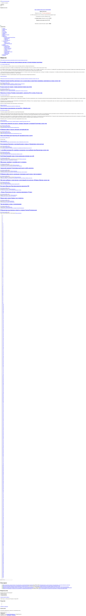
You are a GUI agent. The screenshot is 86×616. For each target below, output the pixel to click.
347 (3, 525)
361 (3, 537)
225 (3, 416)
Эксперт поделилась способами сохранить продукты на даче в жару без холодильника (54, 586)
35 (2, 246)
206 (3, 399)
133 (3, 333)
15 (2, 228)
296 (3, 479)
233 (3, 423)
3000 (9, 125)
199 (3, 392)
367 (3, 543)
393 (3, 566)
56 (2, 264)
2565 (9, 131)
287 (3, 471)
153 (3, 351)
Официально (4, 36)
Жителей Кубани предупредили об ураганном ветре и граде (16, 135)
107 (3, 310)
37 (2, 247)
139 (3, 339)
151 (3, 349)
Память (3, 30)
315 (3, 496)
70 (2, 277)
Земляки (3, 33)
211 (3, 403)
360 (3, 536)
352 (3, 529)
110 (3, 313)
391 (3, 564)
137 (3, 337)
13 (2, 226)
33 (2, 244)
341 (3, 519)
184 (3, 379)
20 (2, 232)
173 (3, 369)
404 (3, 576)
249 (3, 437)
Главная (3, 28)
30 (2, 241)
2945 (8, 82)
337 (3, 516)
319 (3, 500)
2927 (8, 212)
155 (3, 353)
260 (3, 447)
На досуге (4, 31)
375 (3, 550)
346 (3, 524)
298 (3, 481)
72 (2, 279)
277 (3, 462)
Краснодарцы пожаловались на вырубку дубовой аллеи (15, 108)
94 (2, 298)
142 (3, 341)
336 (3, 515)
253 (3, 441)
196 (3, 390)
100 (3, 304)
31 (2, 242)
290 (3, 474)
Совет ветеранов (7, 40)
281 (3, 466)
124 (3, 325)
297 (3, 480)
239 (3, 428)
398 (3, 570)
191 (3, 385)
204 (3, 397)
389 (3, 562)
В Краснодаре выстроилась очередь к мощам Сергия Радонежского (18, 210)
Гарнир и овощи (7, 46)
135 (3, 335)
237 (3, 426)
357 (3, 534)
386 (3, 560)
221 (3, 412)
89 (2, 294)
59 (2, 267)
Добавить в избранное (4, 606)
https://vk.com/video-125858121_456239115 (11, 83)
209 (3, 401)
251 (3, 439)
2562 (8, 194)
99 (2, 303)
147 (3, 346)
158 (3, 356)
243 (3, 432)
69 (2, 276)
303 (3, 485)
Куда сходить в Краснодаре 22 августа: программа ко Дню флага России (47, 585)
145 (3, 344)
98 (2, 302)
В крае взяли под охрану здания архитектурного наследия (16, 86)
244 (3, 433)
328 (3, 508)
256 (3, 443)
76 (2, 282)
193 (3, 387)
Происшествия (6, 38)
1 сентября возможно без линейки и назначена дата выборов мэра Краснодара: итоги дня (24, 150)
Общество (6, 39)
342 (3, 520)
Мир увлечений (7, 42)
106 (3, 309)
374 (3, 549)
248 (3, 436)
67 (2, 274)
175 (3, 371)
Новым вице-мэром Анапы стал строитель (11, 198)
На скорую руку (7, 50)
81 (2, 287)
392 (3, 565)
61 (2, 269)
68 (2, 275)
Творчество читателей (8, 43)
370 (3, 545)
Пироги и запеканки (7, 48)
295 (3, 478)
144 (3, 343)
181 (3, 376)
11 (2, 224)
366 (3, 542)
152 (3, 350)
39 (2, 249)
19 (2, 231)
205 (3, 398)
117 (3, 319)
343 (3, 521)
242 (3, 431)
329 (3, 509)
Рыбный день (6, 52)
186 (3, 381)
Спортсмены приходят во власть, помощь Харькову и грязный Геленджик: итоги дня (23, 123)
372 (3, 547)
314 (3, 495)
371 (3, 546)
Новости (3, 35)
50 (2, 259)
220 (3, 411)
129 (3, 330)
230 (3, 420)
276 (3, 461)
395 (3, 568)
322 (3, 502)
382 (3, 556)
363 (3, 539)
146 (3, 345)
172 (3, 368)
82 (2, 288)
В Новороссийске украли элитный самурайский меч (14, 129)
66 (2, 273)
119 (3, 321)
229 (3, 419)
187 (3, 382)
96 (2, 300)
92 (2, 297)
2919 (8, 182)
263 (3, 450)
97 (2, 301)
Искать (1, 579)
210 (3, 402)
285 (3, 469)
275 (3, 460)
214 (3, 406)
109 (3, 312)
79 (2, 285)
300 (3, 483)
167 (3, 364)
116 (3, 318)
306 (3, 488)
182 (3, 377)
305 (3, 487)
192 (3, 386)
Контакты (4, 55)
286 (3, 470)
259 (3, 446)
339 (3, 518)
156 (3, 354)
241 (3, 430)
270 (3, 456)
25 (2, 237)
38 (2, 248)
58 (2, 266)
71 (2, 278)
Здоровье (3, 44)
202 (3, 395)
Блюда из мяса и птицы (8, 51)
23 (2, 235)
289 (3, 473)
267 (3, 453)
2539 (9, 137)
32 (2, 243)
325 (3, 505)
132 (3, 332)
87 (2, 292)
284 (3, 468)
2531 (8, 88)
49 (2, 258)
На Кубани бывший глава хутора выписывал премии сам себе (17, 156)
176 (3, 372)
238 (3, 427)
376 (3, 551)
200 (3, 393)
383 (3, 557)
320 (3, 501)
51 (2, 260)
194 (3, 388)
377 (3, 552)
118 (3, 320)
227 (3, 417)
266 (3, 452)
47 (2, 256)
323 (3, 503)
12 (2, 225)
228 (3, 418)
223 (3, 414)
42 (2, 252)
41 (2, 251)
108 (3, 311)
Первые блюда (6, 53)
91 (2, 296)
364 (3, 540)
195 (3, 389)
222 (3, 413)
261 (3, 448)
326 (3, 506)
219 (3, 410)
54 (2, 263)
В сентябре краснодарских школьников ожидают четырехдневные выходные (21, 62)
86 (2, 291)
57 (2, 265)
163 (3, 360)
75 (2, 281)
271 (3, 457)
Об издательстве (5, 54)
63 (2, 271)
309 (3, 491)
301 (3, 484)
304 (3, 486)
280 (3, 465)
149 (3, 348)
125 (3, 326)
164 (3, 361)
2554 (9, 158)
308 (3, 490)
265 (3, 451)
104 (3, 307)
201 (3, 394)
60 (2, 268)
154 (3, 352)
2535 (9, 64)
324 (3, 504)
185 (3, 380)
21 (2, 233)
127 (3, 328)
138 (3, 338)
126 (3, 327)
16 (2, 229)
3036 (9, 146)
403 (3, 575)
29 (2, 240)
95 (2, 299)
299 (3, 482)
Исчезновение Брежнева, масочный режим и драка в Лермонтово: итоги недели (22, 144)
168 (3, 365)
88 (2, 293)
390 (3, 563)
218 (3, 409)
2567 (8, 110)
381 (3, 555)
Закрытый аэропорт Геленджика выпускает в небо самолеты (17, 168)
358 (3, 535)
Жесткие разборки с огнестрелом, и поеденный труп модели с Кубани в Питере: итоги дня (24, 180)
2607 (9, 164)
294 (3, 477)
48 (2, 257)
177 (3, 373)
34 (2, 245)
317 (3, 498)
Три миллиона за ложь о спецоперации (10, 204)
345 (3, 523)
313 (3, 494)
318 (3, 499)
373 (3, 548)
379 (3, 553)
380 (3, 554)
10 (2, 223)
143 (3, 342)
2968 (9, 152)
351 (3, 528)
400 (3, 572)
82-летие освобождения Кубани (9, 37)
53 (2, 262)
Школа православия (5, 34)
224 (3, 415)
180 (3, 375)
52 (2, 261)
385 (3, 559)
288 (3, 472)
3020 (9, 176)
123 (3, 324)
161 (3, 358)
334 (3, 513)
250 (3, 438)
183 (3, 378)
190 (3, 384)
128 (3, 329)
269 (3, 455)
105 (3, 308)
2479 (8, 94)
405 (3, 577)
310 (3, 492)
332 (3, 511)
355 (3, 532)
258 (3, 445)
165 (3, 362)
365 (3, 541)
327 (3, 507)
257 (3, 444)
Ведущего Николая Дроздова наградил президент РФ (14, 186)
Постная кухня (6, 47)
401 (3, 573)
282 (3, 467)
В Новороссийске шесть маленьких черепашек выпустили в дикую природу (21, 174)
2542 (8, 188)
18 (2, 230)
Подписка (2, 4)
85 (2, 290)
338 (3, 517)
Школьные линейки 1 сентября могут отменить (13, 162)
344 (3, 522)
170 (3, 366)
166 (3, 363)
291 (3, 475)
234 (3, 424)
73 (2, 280)
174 (3, 370)
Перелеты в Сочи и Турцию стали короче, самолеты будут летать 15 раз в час (21, 92)
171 (3, 367)
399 (3, 571)
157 (3, 355)
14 (2, 227)
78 (2, 284)
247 (3, 435)
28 (2, 239)
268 (3, 454)
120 (3, 322)
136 (3, 336)
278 (3, 463)
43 (2, 253)
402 (3, 574)
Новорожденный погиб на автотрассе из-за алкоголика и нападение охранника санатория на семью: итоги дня (30, 80)
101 (3, 305)
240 (3, 429)
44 (2, 254)
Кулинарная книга (5, 45)
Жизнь (5, 41)
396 (3, 569)
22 (2, 234)
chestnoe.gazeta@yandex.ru (4, 597)
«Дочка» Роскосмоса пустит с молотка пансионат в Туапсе (16, 192)
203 (3, 396)
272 (3, 458)
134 (3, 334)
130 (3, 331)
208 (3, 400)
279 (3, 464)
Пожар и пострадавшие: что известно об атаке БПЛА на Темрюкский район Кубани (53, 588)
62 (2, 270)
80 (2, 286)
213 (3, 405)
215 (3, 407)
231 (3, 421)
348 (3, 526)
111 (2, 314)
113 (3, 315)
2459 (8, 206)
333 (3, 512)
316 (3, 497)
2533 (8, 200)
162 (3, 359)
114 (3, 316)
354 (3, 531)
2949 (9, 170)
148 (3, 347)
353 (3, 530)
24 (2, 236)
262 (3, 449)
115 (3, 317)
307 (3, 489)
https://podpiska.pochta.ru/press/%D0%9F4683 (43, 9)
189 (3, 383)
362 (3, 538)
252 (3, 440)
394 (3, 567)
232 (3, 422)
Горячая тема (4, 29)
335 (3, 514)
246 (3, 434)
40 (2, 250)
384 (3, 558)
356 (3, 533)
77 (2, 283)
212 (3, 404)
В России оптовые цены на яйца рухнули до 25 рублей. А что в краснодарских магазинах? (56, 587)
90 (2, 295)
